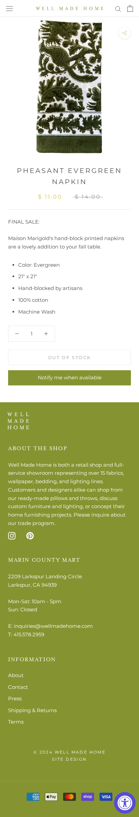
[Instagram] (12, 535)
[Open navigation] (9, 8)
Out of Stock (69, 357)
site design (69, 759)
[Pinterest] (30, 535)
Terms (16, 722)
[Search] (118, 8)
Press (15, 698)
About (16, 675)
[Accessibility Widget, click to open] (125, 803)
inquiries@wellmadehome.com (53, 626)
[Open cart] (130, 8)
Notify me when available (70, 377)
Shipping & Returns (32, 710)
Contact (18, 687)
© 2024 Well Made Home (69, 752)
